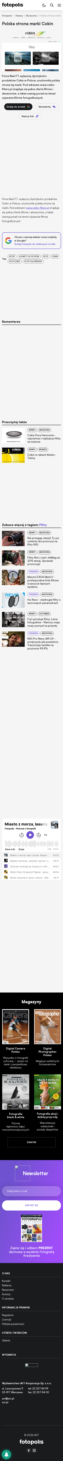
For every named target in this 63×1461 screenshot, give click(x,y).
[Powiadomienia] (6, 1454)
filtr (45, 256)
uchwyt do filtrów (29, 256)
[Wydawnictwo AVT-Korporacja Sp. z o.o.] (31, 1369)
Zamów (31, 1142)
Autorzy (6, 1294)
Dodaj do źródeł (16, 106)
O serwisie (8, 1298)
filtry (12, 256)
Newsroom (8, 1289)
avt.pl (5, 1402)
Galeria (6, 1340)
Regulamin (8, 1315)
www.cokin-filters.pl (37, 208)
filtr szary (14, 261)
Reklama (6, 1285)
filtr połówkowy (33, 261)
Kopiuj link (28, 116)
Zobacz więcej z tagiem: (24, 525)
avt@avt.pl (8, 1398)
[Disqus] (31, 370)
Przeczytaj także (14, 422)
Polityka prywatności (13, 1324)
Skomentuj (44, 106)
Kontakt (6, 1281)
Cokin (55, 256)
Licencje (6, 1319)
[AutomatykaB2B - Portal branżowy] (31, 1442)
